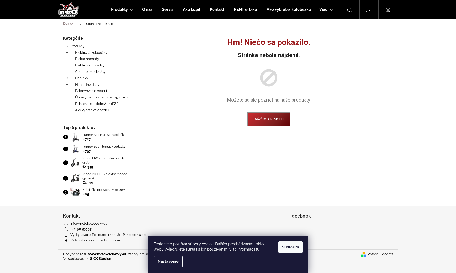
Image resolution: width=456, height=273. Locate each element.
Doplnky (81, 78)
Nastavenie (168, 261)
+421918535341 (81, 229)
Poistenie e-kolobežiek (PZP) (97, 104)
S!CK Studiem (101, 259)
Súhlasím (290, 247)
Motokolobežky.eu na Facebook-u (96, 240)
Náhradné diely (87, 85)
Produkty (77, 46)
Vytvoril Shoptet (380, 254)
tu (257, 249)
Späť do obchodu (269, 119)
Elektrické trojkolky (90, 65)
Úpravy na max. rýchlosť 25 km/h (101, 97)
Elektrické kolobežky (91, 53)
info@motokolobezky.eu (88, 223)
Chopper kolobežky (90, 72)
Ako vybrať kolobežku (92, 110)
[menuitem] (121, 9)
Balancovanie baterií (91, 91)
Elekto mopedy (87, 59)
